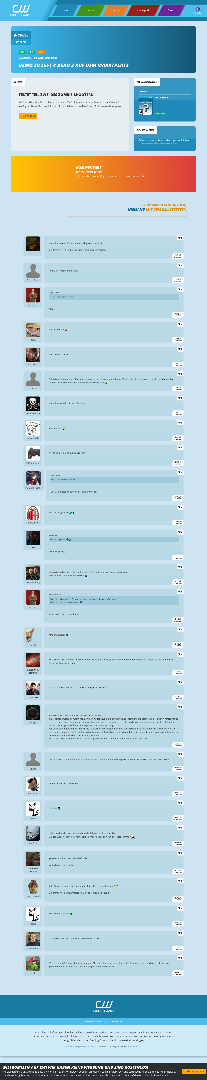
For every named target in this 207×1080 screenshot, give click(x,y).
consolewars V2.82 (135, 1047)
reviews (90, 10)
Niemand (136, 209)
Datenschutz (69, 1047)
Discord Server (102, 1047)
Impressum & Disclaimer (85, 1047)
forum (171, 10)
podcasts (110, 1021)
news (65, 10)
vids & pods (143, 10)
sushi (116, 10)
